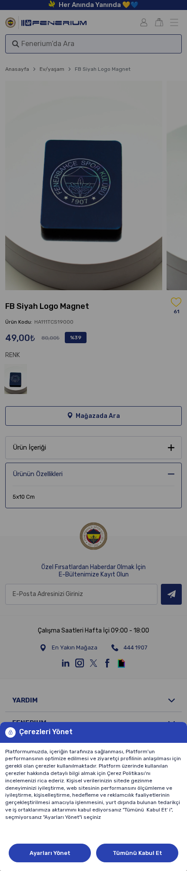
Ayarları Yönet (50, 853)
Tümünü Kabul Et (137, 853)
